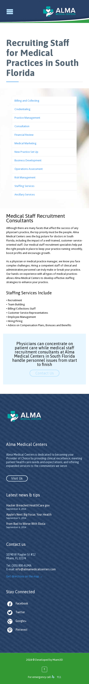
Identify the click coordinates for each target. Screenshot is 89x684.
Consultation (21, 126)
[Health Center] (62, 11)
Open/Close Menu (3, 11)
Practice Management (27, 117)
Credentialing (22, 109)
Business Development (27, 160)
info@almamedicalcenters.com (36, 569)
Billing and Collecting (26, 100)
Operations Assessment (28, 168)
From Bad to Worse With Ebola (25, 523)
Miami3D (58, 659)
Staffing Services (24, 186)
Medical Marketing (25, 143)
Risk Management (24, 177)
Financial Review (24, 134)
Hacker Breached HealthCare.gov (28, 505)
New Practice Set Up (26, 151)
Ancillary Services (24, 194)
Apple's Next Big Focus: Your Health (29, 514)
